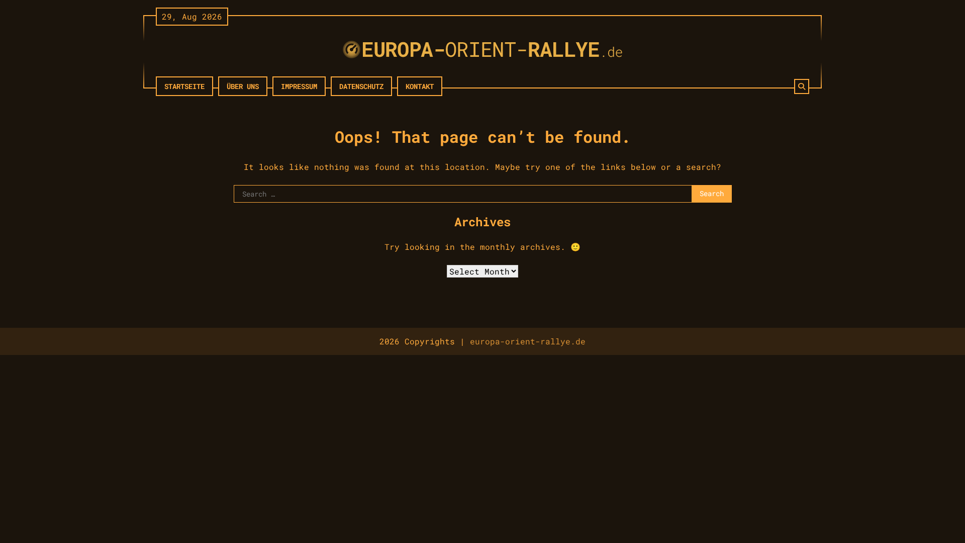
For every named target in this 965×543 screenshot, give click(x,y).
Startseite (184, 86)
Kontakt (420, 86)
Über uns (243, 86)
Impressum (299, 86)
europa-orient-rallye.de (528, 341)
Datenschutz (361, 86)
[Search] (801, 86)
